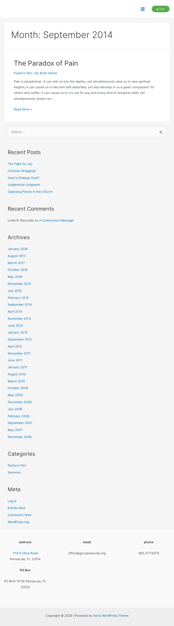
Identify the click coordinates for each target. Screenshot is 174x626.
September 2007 (20, 423)
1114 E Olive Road (25, 553)
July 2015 (15, 291)
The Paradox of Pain (46, 63)
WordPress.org (18, 522)
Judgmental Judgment (24, 184)
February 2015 (18, 298)
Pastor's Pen (23, 73)
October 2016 (18, 269)
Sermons (14, 472)
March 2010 (16, 381)
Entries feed (16, 508)
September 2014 (20, 304)
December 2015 (19, 284)
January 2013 (18, 332)
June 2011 (15, 360)
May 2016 (15, 276)
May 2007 (15, 430)
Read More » (23, 109)
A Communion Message (56, 220)
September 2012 (20, 339)
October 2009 (18, 388)
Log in (12, 501)
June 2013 (15, 325)
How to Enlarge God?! (23, 178)
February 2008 (18, 416)
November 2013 (19, 318)
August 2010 (17, 374)
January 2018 (17, 249)
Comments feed (19, 515)
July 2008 (15, 409)
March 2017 (16, 263)
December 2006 (20, 437)
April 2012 (15, 346)
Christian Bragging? (22, 171)
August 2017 (17, 256)
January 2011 (17, 367)
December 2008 (19, 402)
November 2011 (19, 353)
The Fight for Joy (20, 164)
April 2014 (15, 311)
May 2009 (15, 395)
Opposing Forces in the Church (30, 191)
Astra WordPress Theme (111, 615)
